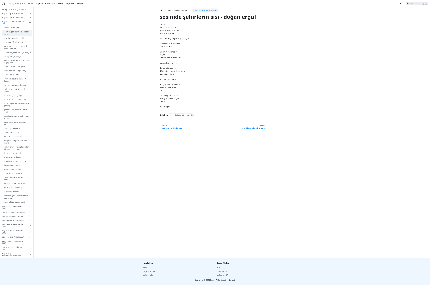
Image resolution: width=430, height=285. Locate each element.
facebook (221, 271)
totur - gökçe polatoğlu (13, 187)
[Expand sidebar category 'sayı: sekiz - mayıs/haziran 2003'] (30, 225)
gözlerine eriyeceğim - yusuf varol (15, 110)
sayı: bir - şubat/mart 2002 (13, 13)
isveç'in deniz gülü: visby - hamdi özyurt (17, 117)
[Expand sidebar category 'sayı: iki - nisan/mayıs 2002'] (30, 17)
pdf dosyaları (57, 3)
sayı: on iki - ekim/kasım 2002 (12, 248)
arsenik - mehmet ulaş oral (15, 161)
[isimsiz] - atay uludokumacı (15, 99)
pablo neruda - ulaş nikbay (15, 71)
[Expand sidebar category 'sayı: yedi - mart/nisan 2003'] (30, 220)
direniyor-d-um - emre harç (15, 183)
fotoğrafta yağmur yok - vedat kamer (16, 141)
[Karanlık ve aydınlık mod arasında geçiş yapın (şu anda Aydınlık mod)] (401, 3)
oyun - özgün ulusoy (12, 157)
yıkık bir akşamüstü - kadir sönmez (15, 90)
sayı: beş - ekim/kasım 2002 (13, 212)
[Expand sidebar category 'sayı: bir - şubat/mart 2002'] (30, 13)
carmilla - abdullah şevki (14, 38)
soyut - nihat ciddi (11, 75)
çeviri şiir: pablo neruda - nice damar (16, 80)
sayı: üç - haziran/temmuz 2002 (13, 22)
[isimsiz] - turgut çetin (13, 153)
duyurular (70, 3)
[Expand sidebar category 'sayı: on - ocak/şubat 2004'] (30, 237)
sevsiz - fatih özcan (11, 132)
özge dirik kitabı (43, 3)
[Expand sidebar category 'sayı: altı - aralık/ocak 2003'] (30, 216)
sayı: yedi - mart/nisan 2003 (13, 220)
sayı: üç (190, 115)
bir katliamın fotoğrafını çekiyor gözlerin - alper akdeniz (17, 148)
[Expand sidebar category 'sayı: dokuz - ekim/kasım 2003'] (30, 232)
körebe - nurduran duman (15, 85)
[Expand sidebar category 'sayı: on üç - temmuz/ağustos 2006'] (30, 254)
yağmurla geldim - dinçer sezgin (17, 52)
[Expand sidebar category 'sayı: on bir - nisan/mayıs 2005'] (30, 242)
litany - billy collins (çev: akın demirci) (15, 178)
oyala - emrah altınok (12, 169)
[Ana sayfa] (162, 10)
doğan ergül (179, 115)
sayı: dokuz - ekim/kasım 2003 (12, 231)
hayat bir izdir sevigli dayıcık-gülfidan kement (16, 47)
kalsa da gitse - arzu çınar (14, 66)
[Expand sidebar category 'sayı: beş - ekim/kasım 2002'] (30, 212)
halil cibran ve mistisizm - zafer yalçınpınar (17, 61)
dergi (145, 268)
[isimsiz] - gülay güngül (13, 95)
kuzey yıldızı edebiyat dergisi (21, 3)
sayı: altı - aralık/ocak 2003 (13, 216)
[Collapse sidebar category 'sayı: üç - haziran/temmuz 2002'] (30, 23)
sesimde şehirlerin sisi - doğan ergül (16, 33)
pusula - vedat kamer (12, 28)
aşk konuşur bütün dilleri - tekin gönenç (17, 104)
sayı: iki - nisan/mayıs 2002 (13, 17)
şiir (171, 115)
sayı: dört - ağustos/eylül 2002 (12, 207)
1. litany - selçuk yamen (13, 173)
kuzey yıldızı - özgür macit (14, 202)
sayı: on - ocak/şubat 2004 (13, 237)
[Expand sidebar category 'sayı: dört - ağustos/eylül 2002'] (30, 207)
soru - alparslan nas (12, 128)
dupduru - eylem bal (12, 136)
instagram (221, 275)
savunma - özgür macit (13, 42)
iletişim (80, 3)
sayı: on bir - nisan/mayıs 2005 (12, 242)
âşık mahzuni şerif (11, 191)
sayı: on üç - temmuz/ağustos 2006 (11, 254)
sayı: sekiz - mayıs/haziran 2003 (13, 225)
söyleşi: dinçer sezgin (13, 56)
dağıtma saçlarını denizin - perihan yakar (15, 123)
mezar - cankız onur (12, 165)
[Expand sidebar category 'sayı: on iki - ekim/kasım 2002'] (30, 248)
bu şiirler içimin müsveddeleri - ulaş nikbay (17, 196)
